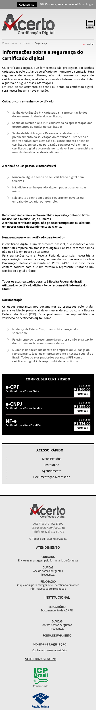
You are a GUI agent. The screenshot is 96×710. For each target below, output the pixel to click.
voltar (90, 44)
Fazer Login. (86, 4)
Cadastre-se (26, 5)
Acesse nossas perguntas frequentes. (48, 573)
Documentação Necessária (51, 477)
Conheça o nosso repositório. (49, 650)
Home (26, 43)
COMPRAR (82, 394)
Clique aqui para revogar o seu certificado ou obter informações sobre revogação (48, 587)
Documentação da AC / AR (57, 611)
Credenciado (40, 686)
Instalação (51, 465)
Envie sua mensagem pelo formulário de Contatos (48, 561)
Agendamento (51, 471)
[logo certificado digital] (29, 24)
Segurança (41, 43)
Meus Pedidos (51, 459)
